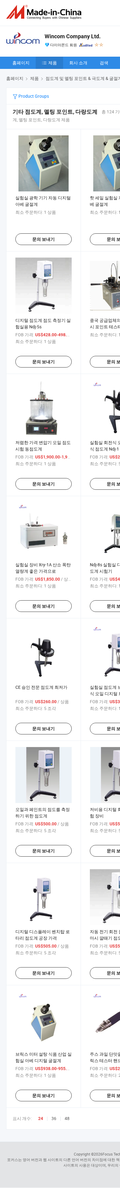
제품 (52, 63)
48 (67, 1118)
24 (40, 1118)
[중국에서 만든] (45, 12)
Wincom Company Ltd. (73, 36)
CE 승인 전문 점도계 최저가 (41, 687)
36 (53, 1118)
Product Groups (33, 96)
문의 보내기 (43, 239)
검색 (104, 63)
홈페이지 (21, 63)
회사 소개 (78, 63)
